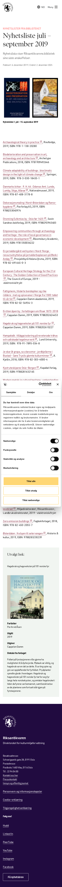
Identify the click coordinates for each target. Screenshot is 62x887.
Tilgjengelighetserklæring (17, 808)
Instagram (8, 858)
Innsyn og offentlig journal (16, 783)
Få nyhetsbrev (16, 877)
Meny (50, 7)
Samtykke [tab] (11, 392)
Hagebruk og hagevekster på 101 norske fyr (27, 323)
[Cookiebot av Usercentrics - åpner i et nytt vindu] (39, 384)
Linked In (8, 833)
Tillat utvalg (31, 490)
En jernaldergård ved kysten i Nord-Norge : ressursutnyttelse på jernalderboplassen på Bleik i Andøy (30, 255)
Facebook (8, 867)
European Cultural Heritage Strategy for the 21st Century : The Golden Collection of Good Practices (30, 273)
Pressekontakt (10, 779)
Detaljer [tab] (31, 392)
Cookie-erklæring (12, 799)
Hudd (6, 825)
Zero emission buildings (16, 521)
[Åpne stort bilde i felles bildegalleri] (31, 97)
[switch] (54, 450)
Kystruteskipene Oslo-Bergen (19, 367)
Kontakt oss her (10, 775)
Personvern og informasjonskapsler (22, 791)
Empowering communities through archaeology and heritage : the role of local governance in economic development (29, 234)
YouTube (7, 850)
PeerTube (8, 842)
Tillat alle (31, 481)
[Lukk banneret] (58, 384)
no (43, 7)
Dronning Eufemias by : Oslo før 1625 (23, 218)
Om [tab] (51, 392)
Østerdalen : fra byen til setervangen (23, 533)
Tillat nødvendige (31, 500)
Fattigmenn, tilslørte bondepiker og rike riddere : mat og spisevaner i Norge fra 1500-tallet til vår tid (30, 295)
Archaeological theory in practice (21, 142)
